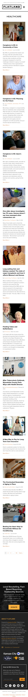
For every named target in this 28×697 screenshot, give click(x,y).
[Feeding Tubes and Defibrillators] (14, 313)
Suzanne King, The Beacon (10, 278)
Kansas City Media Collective (8, 638)
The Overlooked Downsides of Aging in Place (13, 483)
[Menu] (24, 7)
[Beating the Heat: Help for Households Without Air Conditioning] (14, 513)
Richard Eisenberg (8, 444)
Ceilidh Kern (7, 533)
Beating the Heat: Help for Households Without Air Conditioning (13, 528)
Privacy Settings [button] (6, 694)
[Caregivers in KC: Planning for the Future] (14, 85)
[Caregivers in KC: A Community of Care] (14, 31)
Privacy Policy (12, 694)
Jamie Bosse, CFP (17, 103)
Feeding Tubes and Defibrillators (10, 328)
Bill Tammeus (7, 331)
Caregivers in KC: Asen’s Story (12, 155)
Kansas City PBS (12, 622)
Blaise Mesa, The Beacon (10, 220)
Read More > (6, 70)
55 (16, 553)
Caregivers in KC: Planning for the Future (13, 99)
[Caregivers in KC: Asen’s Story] (14, 140)
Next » (21, 553)
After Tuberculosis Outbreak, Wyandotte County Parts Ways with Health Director (14, 382)
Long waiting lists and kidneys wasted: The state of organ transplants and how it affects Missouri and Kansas (14, 272)
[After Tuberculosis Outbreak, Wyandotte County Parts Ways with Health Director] (14, 366)
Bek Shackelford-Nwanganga (11, 387)
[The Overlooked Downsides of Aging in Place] (14, 468)
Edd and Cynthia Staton (9, 487)
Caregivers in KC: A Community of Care (10, 46)
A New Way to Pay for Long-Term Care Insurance (13, 440)
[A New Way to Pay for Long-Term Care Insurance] (14, 425)
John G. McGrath (8, 50)
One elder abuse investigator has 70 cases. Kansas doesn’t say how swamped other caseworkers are (14, 214)
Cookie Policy (18, 694)
